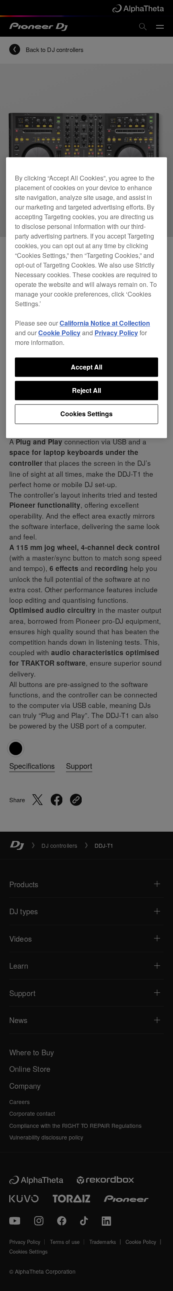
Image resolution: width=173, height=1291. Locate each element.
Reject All (86, 390)
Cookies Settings (86, 414)
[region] (86, 297)
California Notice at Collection (105, 323)
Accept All (86, 367)
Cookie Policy (59, 332)
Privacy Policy (116, 332)
